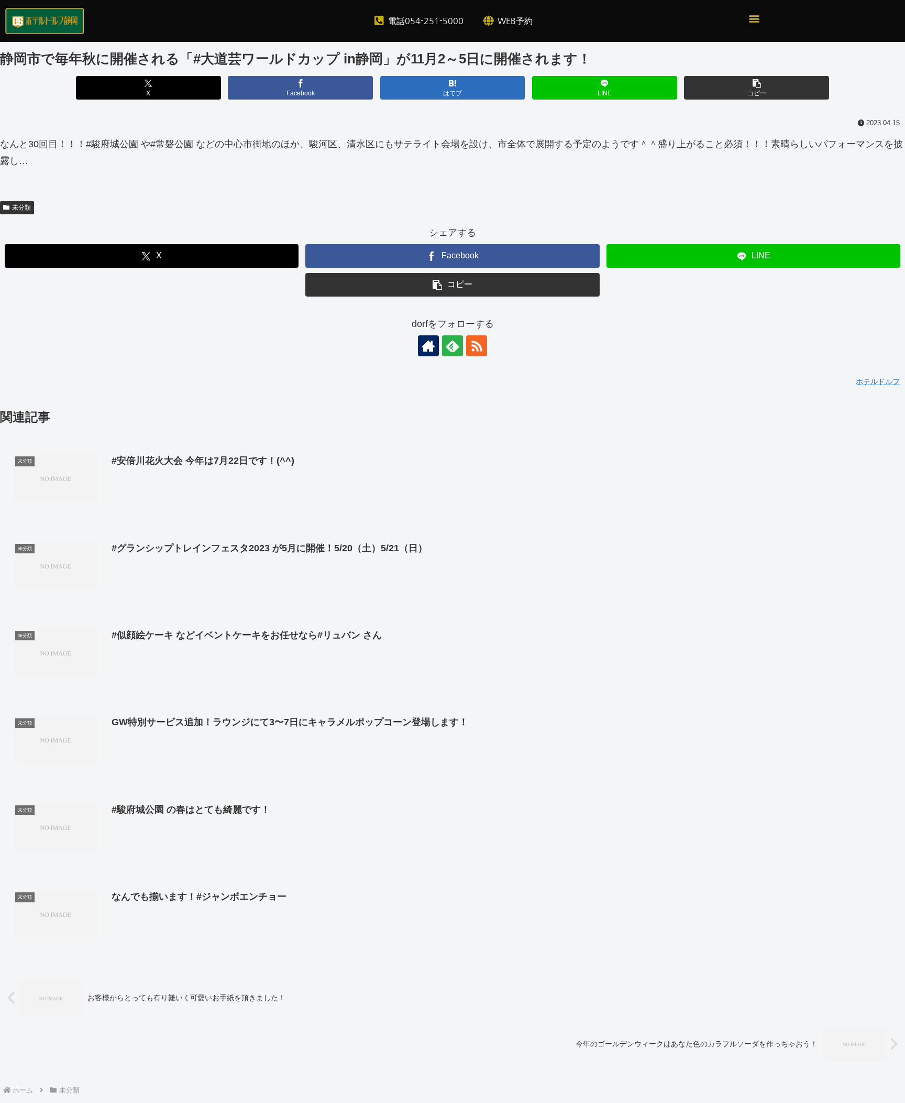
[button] (754, 18)
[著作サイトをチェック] (428, 345)
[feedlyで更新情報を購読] (452, 345)
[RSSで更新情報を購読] (476, 345)
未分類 (21, 207)
